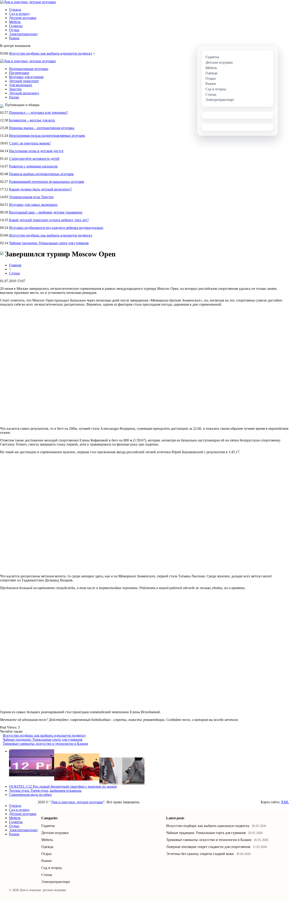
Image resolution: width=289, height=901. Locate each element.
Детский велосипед (24, 93)
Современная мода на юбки (30, 795)
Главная (15, 265)
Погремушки (19, 73)
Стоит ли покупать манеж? (30, 143)
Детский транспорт (24, 81)
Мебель (15, 22)
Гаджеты (16, 26)
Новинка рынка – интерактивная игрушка (41, 128)
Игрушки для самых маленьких (33, 205)
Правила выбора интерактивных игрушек (41, 174)
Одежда (15, 10)
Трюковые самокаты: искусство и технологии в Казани (45, 743)
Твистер (15, 89)
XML (285, 802)
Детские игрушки (22, 18)
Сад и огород (19, 14)
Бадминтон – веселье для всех (32, 120)
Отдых (14, 30)
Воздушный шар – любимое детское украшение (45, 212)
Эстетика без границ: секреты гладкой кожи (200, 854)
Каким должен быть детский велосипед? (40, 189)
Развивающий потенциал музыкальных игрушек (46, 181)
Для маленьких (20, 85)
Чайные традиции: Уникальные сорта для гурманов (49, 243)
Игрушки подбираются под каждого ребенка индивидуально (56, 228)
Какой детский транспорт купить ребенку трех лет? (49, 220)
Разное (14, 38)
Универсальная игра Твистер (31, 197)
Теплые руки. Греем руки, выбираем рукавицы (45, 790)
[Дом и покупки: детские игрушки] (28, 2)
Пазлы (14, 97)
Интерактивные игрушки (28, 69)
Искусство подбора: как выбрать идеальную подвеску (50, 53)
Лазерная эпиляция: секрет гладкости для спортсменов (208, 847)
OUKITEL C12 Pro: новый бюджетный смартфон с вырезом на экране (63, 786)
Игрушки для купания (26, 77)
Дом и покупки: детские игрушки (77, 802)
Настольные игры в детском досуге (36, 151)
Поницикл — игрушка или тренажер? (38, 112)
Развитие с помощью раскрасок (33, 166)
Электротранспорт (23, 34)
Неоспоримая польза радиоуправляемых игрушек (47, 135)
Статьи (14, 273)
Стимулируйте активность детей (34, 158)
